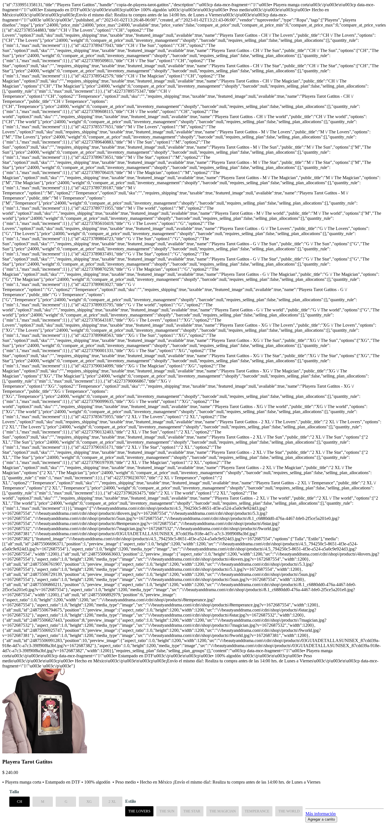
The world (289, 811)
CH (19, 801)
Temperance (257, 811)
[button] (193, 824)
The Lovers (139, 811)
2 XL (112, 801)
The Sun (166, 811)
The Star (191, 811)
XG (89, 801)
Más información (320, 813)
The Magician (222, 811)
